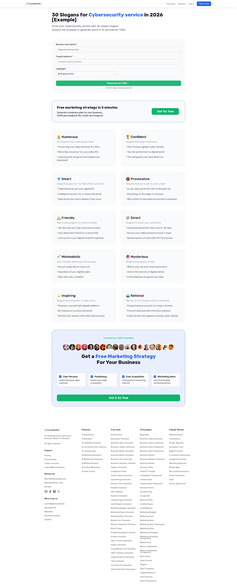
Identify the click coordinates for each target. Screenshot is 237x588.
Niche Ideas (145, 556)
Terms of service (51, 463)
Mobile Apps (174, 467)
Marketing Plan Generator (122, 516)
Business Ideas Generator (122, 443)
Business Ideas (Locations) (151, 443)
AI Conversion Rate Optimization (96, 447)
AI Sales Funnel (88, 471)
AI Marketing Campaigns (92, 459)
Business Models (147, 455)
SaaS (171, 479)
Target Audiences (147, 573)
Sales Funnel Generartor (121, 541)
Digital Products (176, 451)
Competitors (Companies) (151, 475)
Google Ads (145, 496)
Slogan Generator (118, 545)
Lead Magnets (146, 508)
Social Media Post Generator (123, 549)
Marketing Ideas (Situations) (152, 524)
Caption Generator (119, 467)
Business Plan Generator (121, 459)
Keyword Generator (119, 496)
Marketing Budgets (148, 512)
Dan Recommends (52, 515)
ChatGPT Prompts (147, 471)
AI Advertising (88, 435)
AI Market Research (90, 463)
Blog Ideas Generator (120, 439)
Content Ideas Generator (121, 475)
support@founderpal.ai (54, 467)
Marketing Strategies (149, 532)
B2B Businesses (176, 435)
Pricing (47, 455)
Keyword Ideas (146, 500)
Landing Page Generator (121, 500)
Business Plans (146, 467)
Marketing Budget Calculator (123, 508)
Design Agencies (176, 443)
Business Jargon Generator (123, 447)
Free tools (116, 429)
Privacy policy (50, 459)
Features (86, 429)
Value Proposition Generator (123, 569)
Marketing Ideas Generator (122, 512)
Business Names (147, 463)
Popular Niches (176, 429)
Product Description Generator (124, 532)
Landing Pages (146, 504)
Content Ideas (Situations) (151, 484)
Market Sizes (145, 542)
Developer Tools (176, 447)
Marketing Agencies (177, 463)
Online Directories (177, 475)
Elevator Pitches (147, 488)
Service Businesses (177, 484)
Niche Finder (116, 528)
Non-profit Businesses (179, 471)
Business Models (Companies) (153, 459)
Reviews (48, 487)
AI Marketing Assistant (91, 455)
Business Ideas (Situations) (152, 451)
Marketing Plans (147, 528)
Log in (191, 4)
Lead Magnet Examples (54, 504)
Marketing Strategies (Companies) (149, 537)
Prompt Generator (118, 537)
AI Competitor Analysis (91, 443)
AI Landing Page (89, 451)
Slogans (143, 564)
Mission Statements (148, 546)
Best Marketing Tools (53, 483)
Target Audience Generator (122, 557)
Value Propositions (148, 581)
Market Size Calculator (120, 520)
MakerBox (48, 512)
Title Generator (117, 561)
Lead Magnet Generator (121, 504)
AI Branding (87, 439)
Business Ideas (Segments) (152, 447)
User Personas (146, 577)
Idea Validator (117, 492)
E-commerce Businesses (179, 455)
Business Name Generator (122, 455)
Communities (174, 439)
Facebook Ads (146, 492)
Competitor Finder (118, 471)
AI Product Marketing (91, 467)
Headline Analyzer (119, 488)
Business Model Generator (122, 451)
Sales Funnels (146, 560)
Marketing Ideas (147, 520)
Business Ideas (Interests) (151, 439)
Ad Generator (116, 435)
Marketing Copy (147, 516)
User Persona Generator (121, 565)
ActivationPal (50, 508)
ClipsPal (47, 519)
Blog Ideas (144, 435)
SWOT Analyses (147, 568)
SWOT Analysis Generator (122, 553)
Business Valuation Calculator (124, 463)
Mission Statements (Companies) (149, 551)
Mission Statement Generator (123, 524)
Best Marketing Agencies (55, 479)
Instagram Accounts (177, 459)
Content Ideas (146, 479)
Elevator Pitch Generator (121, 484)
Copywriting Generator (120, 479)
